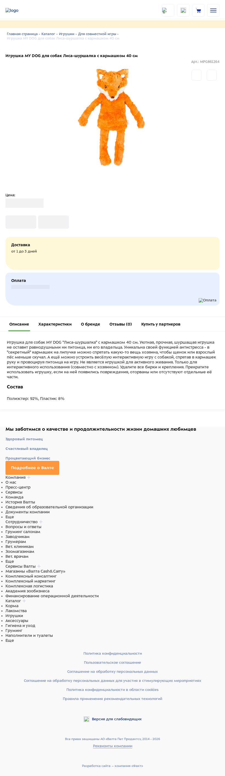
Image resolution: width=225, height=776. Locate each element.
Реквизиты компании (112, 746)
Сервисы (13, 492)
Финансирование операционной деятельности (52, 596)
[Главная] (19, 10)
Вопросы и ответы (23, 527)
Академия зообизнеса (27, 591)
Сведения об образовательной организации (49, 507)
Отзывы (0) (120, 324)
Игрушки (14, 615)
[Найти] (168, 10)
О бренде (90, 324)
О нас (10, 482)
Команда (14, 497)
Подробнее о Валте (32, 468)
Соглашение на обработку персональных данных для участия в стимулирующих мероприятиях (112, 681)
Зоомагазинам (19, 551)
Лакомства (16, 611)
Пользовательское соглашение (112, 662)
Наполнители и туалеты (29, 635)
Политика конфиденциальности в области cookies (112, 690)
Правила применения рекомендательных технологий (112, 699)
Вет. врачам (17, 556)
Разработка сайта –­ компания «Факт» (112, 765)
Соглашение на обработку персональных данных (112, 671)
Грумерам (15, 541)
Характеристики (55, 324)
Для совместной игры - (98, 34)
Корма (11, 606)
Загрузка (14, 222)
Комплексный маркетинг (30, 581)
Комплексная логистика (29, 586)
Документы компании (27, 512)
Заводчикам (17, 536)
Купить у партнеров (160, 324)
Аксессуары (16, 620)
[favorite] (183, 10)
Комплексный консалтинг (31, 576)
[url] (198, 10)
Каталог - (49, 34)
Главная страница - (23, 34)
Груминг (13, 630)
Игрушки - (68, 34)
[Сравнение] (197, 75)
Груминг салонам (22, 532)
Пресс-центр (17, 487)
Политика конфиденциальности (112, 653)
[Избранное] (212, 75)
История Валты (20, 502)
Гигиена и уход (20, 625)
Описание (19, 324)
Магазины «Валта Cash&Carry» (35, 571)
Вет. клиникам (19, 546)
